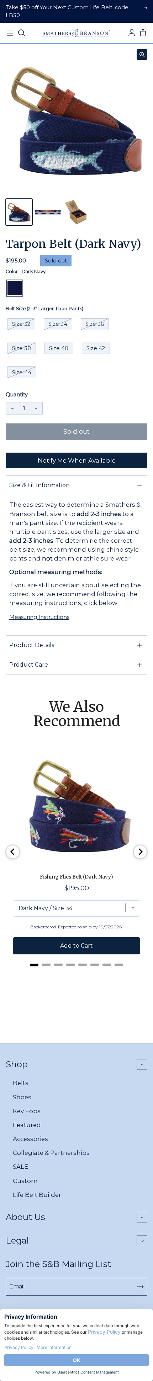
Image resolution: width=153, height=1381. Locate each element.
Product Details (31, 645)
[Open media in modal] (142, 54)
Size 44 (21, 372)
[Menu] (10, 33)
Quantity (17, 394)
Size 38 (21, 348)
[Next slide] (140, 852)
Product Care (28, 664)
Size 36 (94, 324)
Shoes (22, 1097)
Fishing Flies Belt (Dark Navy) (76, 877)
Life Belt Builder (37, 1194)
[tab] (34, 965)
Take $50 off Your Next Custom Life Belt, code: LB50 (68, 11)
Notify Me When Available (77, 460)
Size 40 (58, 348)
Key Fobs (27, 1111)
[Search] (21, 33)
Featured (27, 1125)
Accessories (30, 1138)
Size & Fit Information (39, 485)
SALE (20, 1166)
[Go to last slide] (13, 852)
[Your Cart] (143, 33)
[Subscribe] (140, 1287)
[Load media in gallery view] (19, 212)
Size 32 (21, 324)
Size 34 (57, 324)
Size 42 (95, 348)
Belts (20, 1082)
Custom (25, 1180)
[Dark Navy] (14, 288)
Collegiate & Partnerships (51, 1152)
